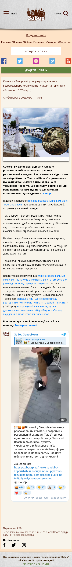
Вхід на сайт (36, 35)
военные (36, 532)
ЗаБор (47, 193)
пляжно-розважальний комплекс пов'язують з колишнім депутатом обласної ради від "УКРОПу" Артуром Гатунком (35, 279)
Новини (17, 42)
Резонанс (39, 42)
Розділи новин (36, 51)
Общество (64, 42)
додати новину (36, 70)
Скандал (52, 42)
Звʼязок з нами (37, 564)
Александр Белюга (23, 534)
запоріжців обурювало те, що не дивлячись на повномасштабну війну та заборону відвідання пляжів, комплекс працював (33, 310)
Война (28, 42)
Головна (6, 42)
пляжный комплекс (20, 532)
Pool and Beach (51, 532)
